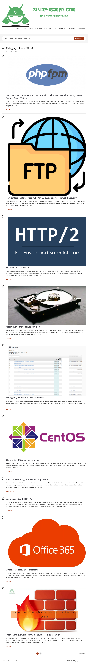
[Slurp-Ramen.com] (44, 15)
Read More (10, 110)
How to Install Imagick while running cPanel (27, 479)
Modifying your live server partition (23, 326)
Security (31, 28)
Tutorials (17, 28)
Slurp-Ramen (82, 661)
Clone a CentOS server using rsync (22, 459)
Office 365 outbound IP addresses (22, 569)
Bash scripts (81, 28)
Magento (72, 28)
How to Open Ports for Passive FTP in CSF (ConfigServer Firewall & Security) (41, 197)
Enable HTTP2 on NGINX (17, 267)
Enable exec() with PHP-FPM (19, 498)
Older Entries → (82, 653)
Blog (49, 28)
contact (16, 660)
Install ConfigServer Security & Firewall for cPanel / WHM (33, 634)
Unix (25, 28)
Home (3, 660)
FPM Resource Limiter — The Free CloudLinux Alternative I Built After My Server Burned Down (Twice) (44, 96)
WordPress (62, 28)
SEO (55, 28)
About (9, 660)
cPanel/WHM (41, 28)
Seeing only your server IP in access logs (25, 397)
